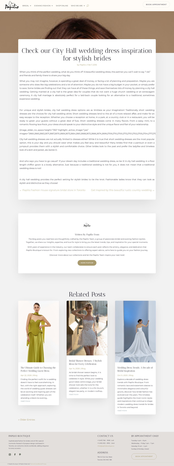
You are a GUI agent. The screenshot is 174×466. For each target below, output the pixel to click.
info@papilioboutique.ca (105, 446)
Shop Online (62, 6)
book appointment (144, 456)
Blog (35, 375)
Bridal (25, 6)
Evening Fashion (42, 6)
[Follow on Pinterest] (20, 454)
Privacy (44, 464)
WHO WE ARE (77, 6)
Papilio (83, 65)
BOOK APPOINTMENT (156, 4)
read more (25, 401)
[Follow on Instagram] (10, 454)
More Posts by (87, 263)
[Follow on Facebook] (15, 454)
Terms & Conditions (35, 464)
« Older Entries (26, 419)
